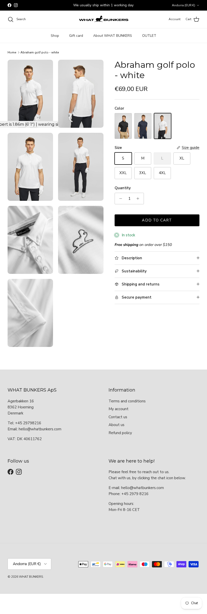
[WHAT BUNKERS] (103, 19)
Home (12, 52)
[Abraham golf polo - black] (123, 126)
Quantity (123, 187)
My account (118, 408)
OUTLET (149, 35)
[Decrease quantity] (119, 198)
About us (116, 424)
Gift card (76, 35)
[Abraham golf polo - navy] (142, 126)
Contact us (118, 416)
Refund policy (120, 432)
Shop (55, 35)
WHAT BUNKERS (31, 577)
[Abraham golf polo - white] (162, 126)
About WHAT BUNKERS (112, 35)
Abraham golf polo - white (39, 52)
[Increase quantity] (139, 198)
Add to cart (157, 220)
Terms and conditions (127, 401)
